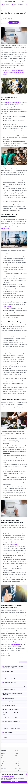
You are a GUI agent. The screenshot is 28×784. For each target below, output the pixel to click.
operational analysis (19, 359)
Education (3, 768)
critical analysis (6, 131)
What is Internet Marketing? (9, 705)
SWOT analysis (16, 625)
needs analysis (6, 453)
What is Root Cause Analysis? (9, 701)
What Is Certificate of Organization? (11, 709)
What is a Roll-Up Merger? (9, 678)
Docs (16, 757)
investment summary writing (12, 102)
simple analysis (20, 581)
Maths (2, 755)
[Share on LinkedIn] (12, 18)
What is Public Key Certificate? (10, 717)
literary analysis (6, 497)
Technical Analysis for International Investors (13, 70)
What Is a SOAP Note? (8, 732)
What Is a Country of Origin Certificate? (12, 721)
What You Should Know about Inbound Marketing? (14, 686)
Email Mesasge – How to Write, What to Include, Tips (13, 713)
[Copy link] (2, 18)
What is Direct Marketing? (9, 689)
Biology (16, 755)
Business (7, 10)
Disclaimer (17, 770)
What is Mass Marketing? (8, 698)
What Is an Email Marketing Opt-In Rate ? (12, 728)
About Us (17, 763)
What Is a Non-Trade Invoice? (9, 725)
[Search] (23, 1)
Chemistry (3, 757)
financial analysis (13, 544)
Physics (16, 753)
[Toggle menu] (3, 2)
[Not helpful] (6, 22)
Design (2, 763)
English (3, 753)
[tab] (5, 4)
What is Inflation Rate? (8, 671)
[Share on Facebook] (9, 18)
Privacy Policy (18, 765)
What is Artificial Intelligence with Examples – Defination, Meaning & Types (13, 667)
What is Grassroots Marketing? (10, 682)
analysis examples (7, 306)
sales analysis (6, 139)
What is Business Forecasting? (10, 675)
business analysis (5, 228)
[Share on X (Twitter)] (5, 18)
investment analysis (7, 557)
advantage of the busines (16, 644)
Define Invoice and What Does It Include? (12, 741)
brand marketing (17, 45)
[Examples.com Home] (10, 1)
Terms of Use (18, 768)
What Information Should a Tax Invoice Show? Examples (13, 736)
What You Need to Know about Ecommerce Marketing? (12, 694)
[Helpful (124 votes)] (3, 22)
